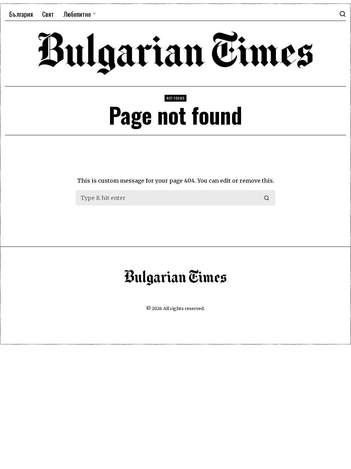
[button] (267, 198)
